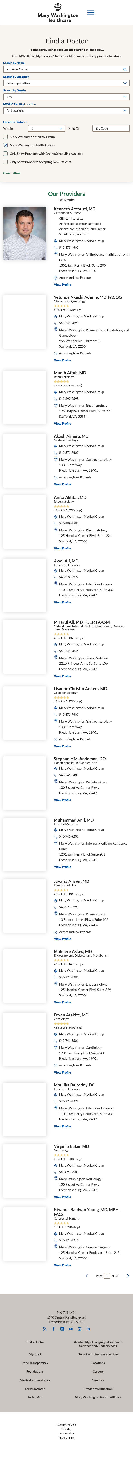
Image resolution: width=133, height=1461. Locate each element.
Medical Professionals (35, 1380)
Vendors (98, 1380)
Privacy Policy (66, 1437)
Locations (98, 1363)
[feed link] (44, 1329)
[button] (90, 12)
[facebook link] (53, 1329)
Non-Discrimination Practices (98, 1354)
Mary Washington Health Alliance (98, 1397)
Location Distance (15, 122)
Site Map (66, 1429)
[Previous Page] (86, 1275)
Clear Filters (11, 173)
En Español (35, 1397)
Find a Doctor (35, 1342)
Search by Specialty (16, 76)
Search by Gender (14, 90)
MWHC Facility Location (19, 104)
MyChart (35, 1354)
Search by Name (14, 63)
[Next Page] (128, 1275)
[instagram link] (79, 1329)
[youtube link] (71, 1329)
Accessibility (66, 1433)
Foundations (34, 1371)
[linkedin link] (88, 1329)
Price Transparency (35, 1363)
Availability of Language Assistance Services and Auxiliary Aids (98, 1343)
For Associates (35, 1389)
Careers (98, 1371)
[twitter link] (62, 1329)
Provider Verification (98, 1389)
